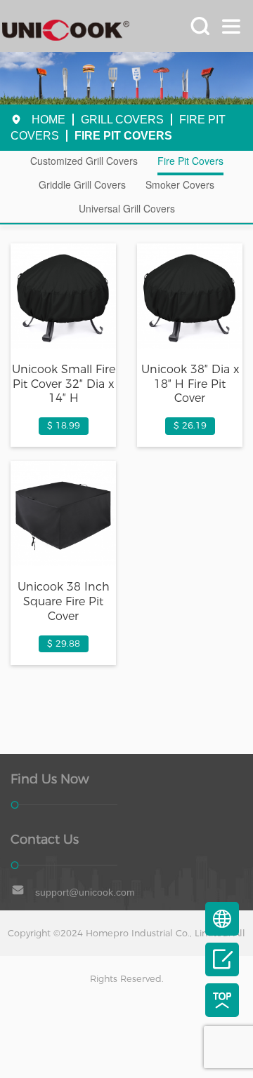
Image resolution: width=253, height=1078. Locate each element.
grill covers (122, 120)
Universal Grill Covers (127, 208)
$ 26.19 (190, 425)
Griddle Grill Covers (82, 184)
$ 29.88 (63, 643)
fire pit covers (123, 136)
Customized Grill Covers (84, 161)
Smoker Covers (179, 184)
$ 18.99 (63, 425)
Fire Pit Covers (190, 161)
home (48, 120)
